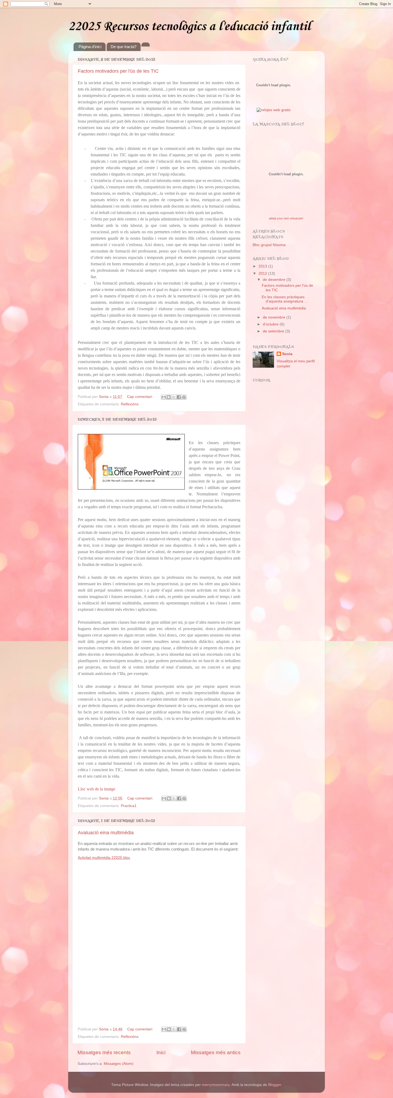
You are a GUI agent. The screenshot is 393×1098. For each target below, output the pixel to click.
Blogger (274, 1085)
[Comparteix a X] (173, 397)
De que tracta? (123, 46)
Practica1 (129, 806)
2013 (263, 266)
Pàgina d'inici (90, 46)
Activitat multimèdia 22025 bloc (104, 857)
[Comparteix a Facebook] (179, 397)
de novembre (274, 317)
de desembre (274, 280)
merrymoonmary (216, 1085)
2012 (263, 273)
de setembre (274, 331)
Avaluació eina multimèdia (106, 832)
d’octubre (271, 324)
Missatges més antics (216, 1052)
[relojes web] (273, 104)
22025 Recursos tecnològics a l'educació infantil (189, 26)
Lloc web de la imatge (96, 789)
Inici (160, 1052)
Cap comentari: (140, 397)
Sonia (287, 354)
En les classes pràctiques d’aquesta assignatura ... (284, 299)
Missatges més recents (104, 1052)
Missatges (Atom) (118, 1064)
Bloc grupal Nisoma (269, 245)
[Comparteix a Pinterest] (184, 397)
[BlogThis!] (168, 397)
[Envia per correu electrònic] (163, 397)
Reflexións (129, 404)
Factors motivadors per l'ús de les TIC (118, 71)
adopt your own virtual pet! (286, 218)
